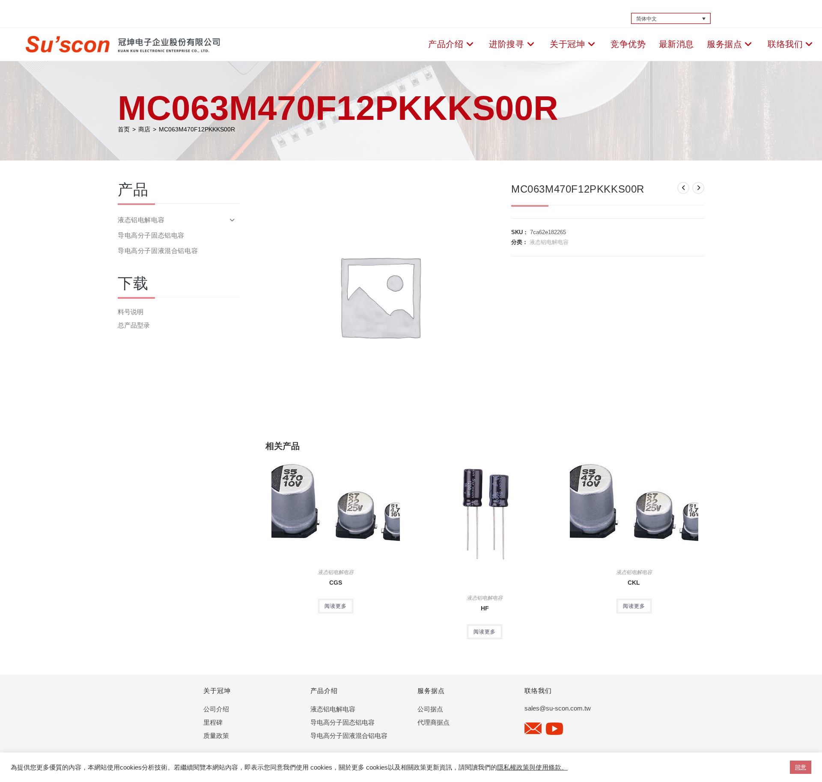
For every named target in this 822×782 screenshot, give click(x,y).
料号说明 (130, 311)
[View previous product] (683, 188)
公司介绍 (216, 709)
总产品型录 (134, 325)
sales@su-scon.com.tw (557, 708)
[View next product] (698, 188)
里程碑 (213, 722)
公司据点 (430, 709)
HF (485, 608)
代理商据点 (433, 722)
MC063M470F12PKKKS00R (197, 129)
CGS (335, 582)
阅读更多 (336, 606)
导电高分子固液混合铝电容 (158, 250)
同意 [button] (800, 767)
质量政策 (216, 735)
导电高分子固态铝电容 (151, 235)
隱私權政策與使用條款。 (532, 767)
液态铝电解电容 (549, 242)
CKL (634, 582)
